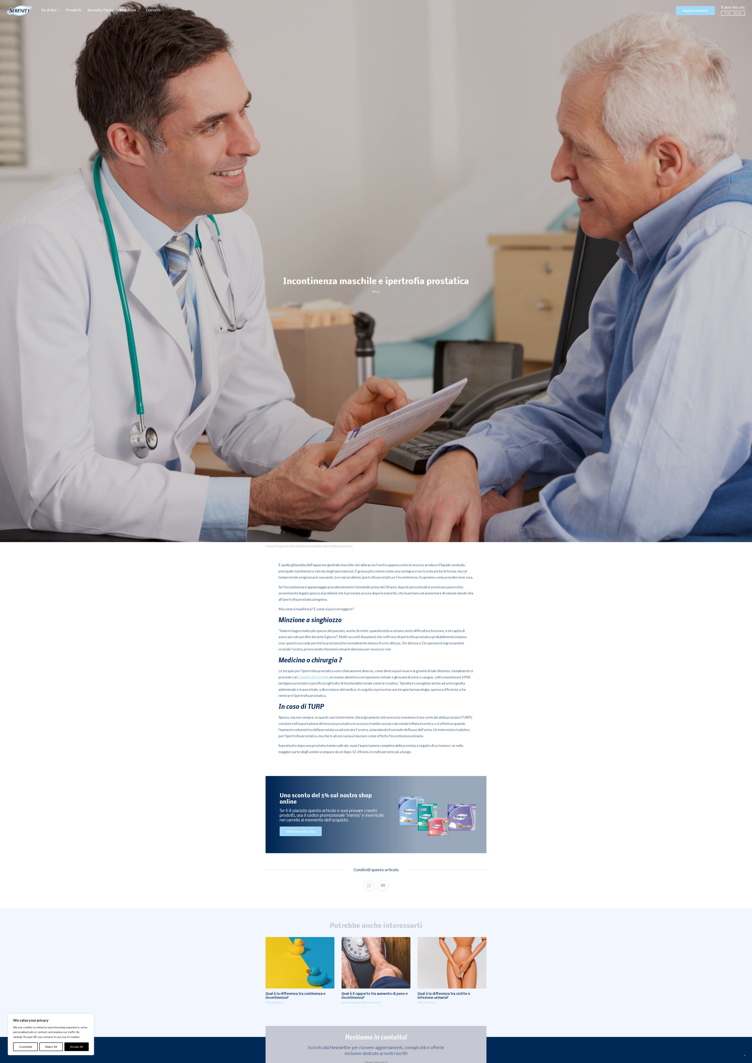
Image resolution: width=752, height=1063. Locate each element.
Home (269, 546)
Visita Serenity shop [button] (300, 831)
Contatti (153, 10)
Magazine (282, 546)
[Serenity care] (19, 10)
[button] (300, 963)
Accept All (76, 1046)
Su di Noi (48, 10)
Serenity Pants (100, 10)
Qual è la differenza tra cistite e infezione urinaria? (444, 996)
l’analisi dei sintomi (313, 677)
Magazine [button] (128, 10)
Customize (25, 1046)
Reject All (51, 1046)
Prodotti (73, 10)
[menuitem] (51, 10)
